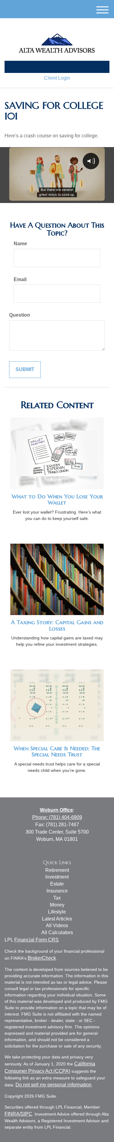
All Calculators (57, 932)
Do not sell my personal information (54, 1084)
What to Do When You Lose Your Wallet (57, 499)
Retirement (57, 870)
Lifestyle (57, 911)
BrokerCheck (42, 958)
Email (20, 279)
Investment (57, 876)
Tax (57, 897)
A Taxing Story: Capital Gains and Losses (57, 625)
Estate (57, 883)
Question (19, 315)
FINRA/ (13, 1113)
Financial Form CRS (36, 939)
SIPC (26, 1113)
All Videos (57, 925)
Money (57, 904)
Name (20, 243)
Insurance (57, 890)
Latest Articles (57, 918)
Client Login (57, 78)
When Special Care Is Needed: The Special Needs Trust (57, 751)
